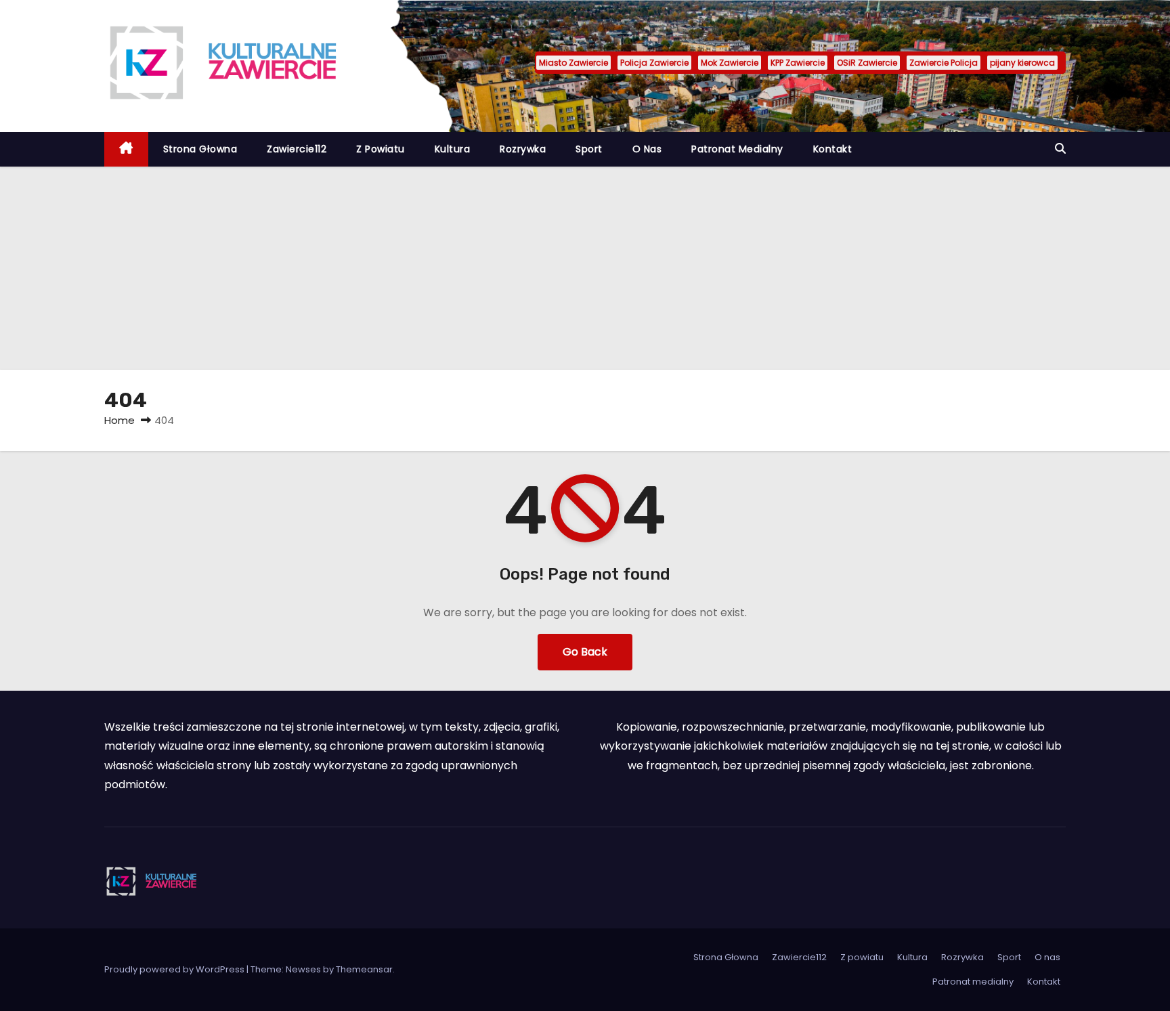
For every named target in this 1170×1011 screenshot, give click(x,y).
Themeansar (364, 969)
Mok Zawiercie (729, 62)
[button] (1060, 148)
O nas (647, 149)
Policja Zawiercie (654, 62)
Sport (589, 149)
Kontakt (832, 149)
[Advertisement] (585, 268)
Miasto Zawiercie (573, 62)
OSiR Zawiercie (867, 62)
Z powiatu (380, 149)
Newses (303, 969)
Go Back (585, 652)
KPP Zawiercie (798, 62)
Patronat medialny (737, 149)
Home (119, 420)
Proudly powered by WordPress (175, 969)
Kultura (453, 149)
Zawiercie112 (296, 149)
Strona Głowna (200, 149)
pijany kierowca (1022, 62)
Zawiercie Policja (943, 62)
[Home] (126, 149)
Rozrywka (523, 149)
